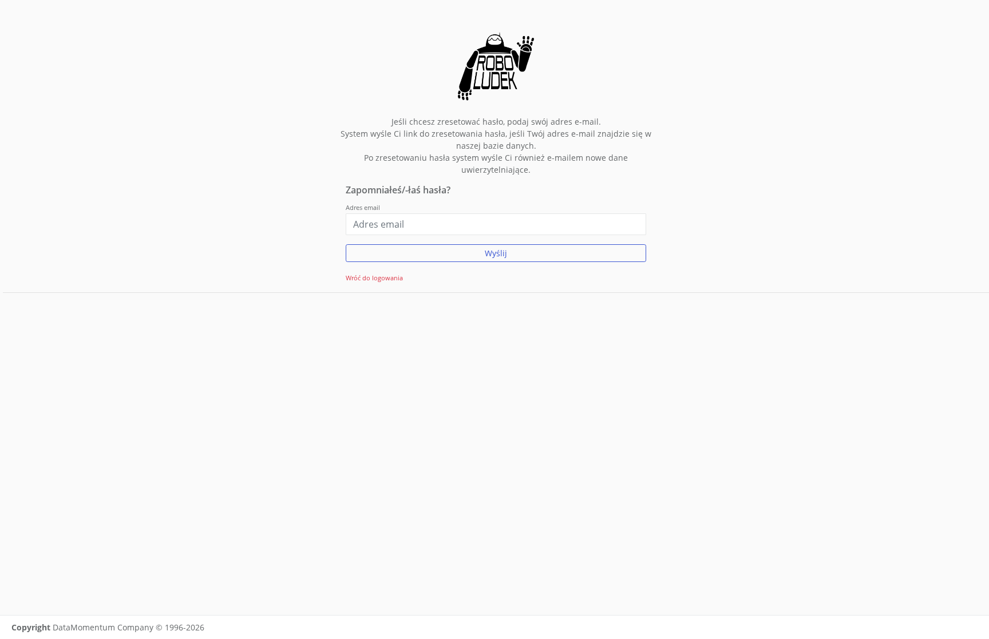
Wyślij (496, 253)
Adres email (363, 207)
